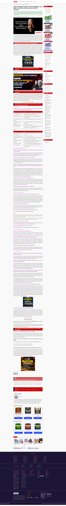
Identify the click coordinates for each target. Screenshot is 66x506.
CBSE (31, 1)
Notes (34, 1)
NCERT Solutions (22, 1)
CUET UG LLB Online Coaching (15, 488)
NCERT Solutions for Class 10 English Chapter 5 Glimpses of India (48, 130)
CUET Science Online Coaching (15, 474)
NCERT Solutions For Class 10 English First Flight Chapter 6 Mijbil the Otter (48, 97)
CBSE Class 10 (35, 460)
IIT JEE (30, 473)
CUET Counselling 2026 (47, 79)
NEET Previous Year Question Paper (48, 88)
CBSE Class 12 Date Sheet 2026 (48, 67)
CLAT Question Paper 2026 (48, 10)
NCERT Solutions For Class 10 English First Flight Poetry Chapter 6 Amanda (48, 109)
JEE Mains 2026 (46, 141)
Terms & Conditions (59, 503)
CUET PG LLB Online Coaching (15, 484)
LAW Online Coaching (15, 479)
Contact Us (39, 473)
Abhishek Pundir (16, 16)
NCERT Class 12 (15, 457)
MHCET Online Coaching (16, 482)
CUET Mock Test (23, 473)
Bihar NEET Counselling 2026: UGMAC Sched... (18, 444)
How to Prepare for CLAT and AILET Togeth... (28, 444)
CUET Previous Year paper (48, 75)
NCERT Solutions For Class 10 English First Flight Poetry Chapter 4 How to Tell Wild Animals (48, 124)
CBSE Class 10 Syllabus (47, 57)
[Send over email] (17, 373)
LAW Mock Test (23, 478)
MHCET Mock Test (23, 481)
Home (14, 4)
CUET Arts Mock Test (23, 477)
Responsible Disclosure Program (46, 503)
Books (46, 477)
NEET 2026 (45, 457)
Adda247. (27, 326)
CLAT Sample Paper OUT (47, 9)
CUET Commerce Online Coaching (16, 476)
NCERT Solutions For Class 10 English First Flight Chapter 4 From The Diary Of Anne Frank (48, 133)
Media (38, 474)
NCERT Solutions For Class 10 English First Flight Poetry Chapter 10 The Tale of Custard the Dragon (48, 103)
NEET (45, 85)
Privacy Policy (63, 503)
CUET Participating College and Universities (48, 77)
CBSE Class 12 (35, 457)
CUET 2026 (45, 460)
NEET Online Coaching (32, 474)
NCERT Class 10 (15, 460)
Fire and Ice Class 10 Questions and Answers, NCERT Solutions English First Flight (48, 100)
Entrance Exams (27, 1)
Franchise (39, 477)
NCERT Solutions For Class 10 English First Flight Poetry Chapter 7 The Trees (48, 128)
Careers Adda (31, 466)
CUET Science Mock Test (24, 474)
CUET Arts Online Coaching (16, 478)
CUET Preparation (47, 78)
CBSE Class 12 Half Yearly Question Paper (48, 60)
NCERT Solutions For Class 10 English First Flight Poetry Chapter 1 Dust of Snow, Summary (48, 118)
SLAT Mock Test (23, 485)
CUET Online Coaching (16, 473)
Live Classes (47, 473)
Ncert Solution (17, 4)
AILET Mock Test (23, 484)
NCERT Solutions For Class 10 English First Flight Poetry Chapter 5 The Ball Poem (48, 121)
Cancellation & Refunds (53, 503)
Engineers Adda (39, 466)
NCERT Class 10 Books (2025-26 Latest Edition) (48, 95)
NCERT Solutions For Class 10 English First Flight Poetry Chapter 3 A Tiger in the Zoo (48, 107)
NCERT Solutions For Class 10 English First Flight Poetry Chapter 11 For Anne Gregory (48, 115)
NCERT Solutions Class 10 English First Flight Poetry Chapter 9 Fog (48, 112)
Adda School (22, 466)
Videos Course (47, 474)
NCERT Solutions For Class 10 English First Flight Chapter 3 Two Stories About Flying (48, 136)
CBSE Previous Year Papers (48, 56)
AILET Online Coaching (16, 485)
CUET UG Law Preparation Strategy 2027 (37, 444)
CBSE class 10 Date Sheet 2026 (48, 65)
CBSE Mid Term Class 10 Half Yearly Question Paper (48, 63)
